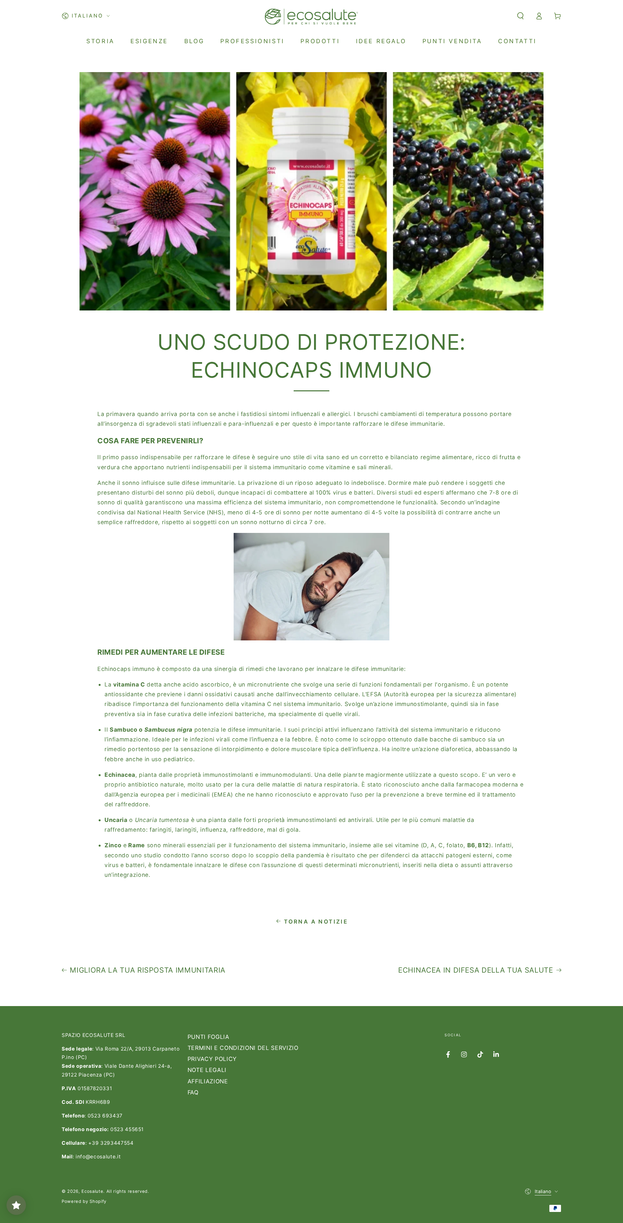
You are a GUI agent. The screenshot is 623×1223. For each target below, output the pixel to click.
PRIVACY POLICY (212, 1058)
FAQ (193, 1092)
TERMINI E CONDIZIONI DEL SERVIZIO (243, 1047)
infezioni (202, 739)
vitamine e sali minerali (358, 467)
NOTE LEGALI (207, 1069)
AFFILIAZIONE (208, 1081)
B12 (483, 845)
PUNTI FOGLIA (208, 1036)
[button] (520, 16)
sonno (131, 482)
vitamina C (256, 703)
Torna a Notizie (316, 921)
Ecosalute (92, 1191)
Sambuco (124, 729)
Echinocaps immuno (126, 668)
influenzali (206, 423)
